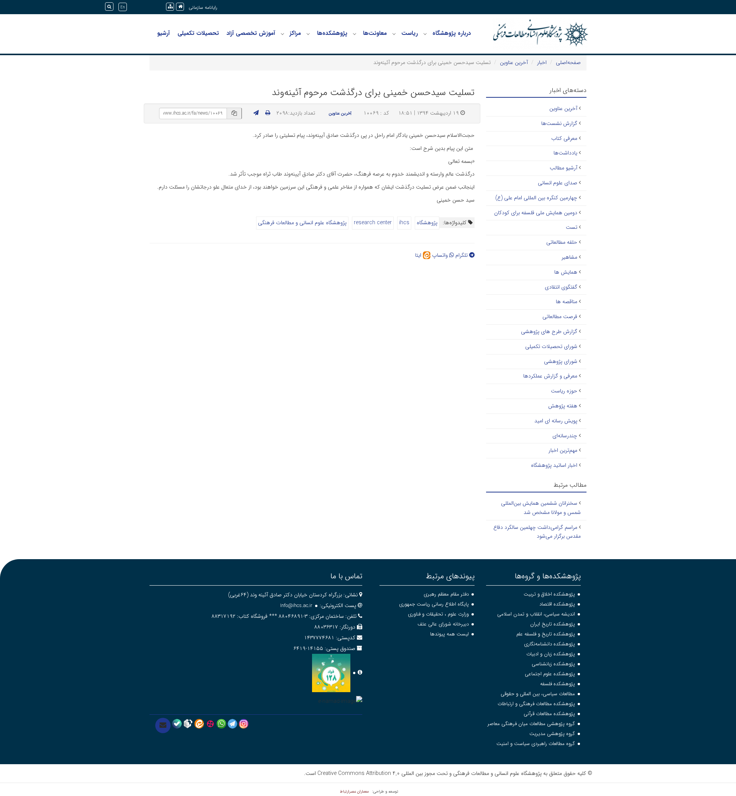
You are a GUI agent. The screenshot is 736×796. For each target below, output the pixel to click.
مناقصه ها (566, 301)
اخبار (542, 62)
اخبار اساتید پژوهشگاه (554, 465)
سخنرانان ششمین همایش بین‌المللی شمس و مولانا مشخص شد (541, 508)
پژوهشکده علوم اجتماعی (550, 674)
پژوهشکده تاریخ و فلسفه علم (545, 634)
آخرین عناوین (514, 62)
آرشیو (163, 33)
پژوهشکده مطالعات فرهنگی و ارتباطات (536, 704)
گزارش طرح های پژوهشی (549, 331)
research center (373, 222)
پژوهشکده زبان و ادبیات (550, 654)
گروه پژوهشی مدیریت (552, 734)
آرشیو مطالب (563, 168)
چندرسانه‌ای (564, 436)
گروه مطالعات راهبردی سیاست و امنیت (535, 744)
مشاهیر (569, 257)
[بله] (177, 723)
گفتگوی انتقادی (561, 287)
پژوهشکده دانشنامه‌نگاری (549, 644)
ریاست (409, 33)
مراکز (295, 33)
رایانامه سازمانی (203, 7)
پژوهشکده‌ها (332, 33)
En (122, 7)
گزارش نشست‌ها (559, 123)
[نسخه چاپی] (267, 113)
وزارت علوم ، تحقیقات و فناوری (438, 614)
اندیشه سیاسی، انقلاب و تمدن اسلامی (536, 614)
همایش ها (565, 272)
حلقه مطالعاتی (561, 242)
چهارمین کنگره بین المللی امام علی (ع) (536, 198)
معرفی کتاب (564, 138)
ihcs (404, 222)
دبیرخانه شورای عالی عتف (443, 624)
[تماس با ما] (163, 725)
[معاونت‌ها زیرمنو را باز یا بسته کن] (354, 33)
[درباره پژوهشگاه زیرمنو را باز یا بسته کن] (425, 33)
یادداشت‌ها (565, 153)
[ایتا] (199, 723)
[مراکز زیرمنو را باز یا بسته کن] (282, 33)
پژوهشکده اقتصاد (557, 604)
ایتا (419, 255)
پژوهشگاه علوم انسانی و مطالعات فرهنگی (302, 222)
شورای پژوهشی (560, 361)
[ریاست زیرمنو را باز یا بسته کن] (394, 33)
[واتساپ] (221, 723)
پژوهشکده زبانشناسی (553, 664)
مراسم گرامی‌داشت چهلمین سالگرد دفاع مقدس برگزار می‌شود (537, 532)
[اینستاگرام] (243, 723)
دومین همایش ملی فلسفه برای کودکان (535, 212)
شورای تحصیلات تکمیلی (551, 346)
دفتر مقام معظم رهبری (446, 594)
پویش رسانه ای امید (555, 421)
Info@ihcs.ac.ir (296, 606)
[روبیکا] (188, 723)
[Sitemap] (170, 7)
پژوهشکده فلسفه (557, 684)
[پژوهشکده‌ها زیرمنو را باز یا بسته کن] (308, 33)
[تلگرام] (232, 723)
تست (571, 227)
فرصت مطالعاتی (559, 316)
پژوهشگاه (427, 222)
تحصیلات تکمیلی (198, 33)
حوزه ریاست (564, 391)
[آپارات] (210, 723)
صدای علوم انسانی (557, 183)
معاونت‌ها (375, 33)
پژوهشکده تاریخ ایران (552, 624)
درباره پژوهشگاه (451, 33)
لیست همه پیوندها (449, 634)
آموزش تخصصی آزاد (251, 33)
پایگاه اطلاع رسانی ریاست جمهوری (434, 604)
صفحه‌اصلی (568, 62)
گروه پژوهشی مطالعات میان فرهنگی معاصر (531, 724)
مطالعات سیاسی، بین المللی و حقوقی (538, 694)
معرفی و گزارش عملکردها (550, 376)
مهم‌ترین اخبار (563, 450)
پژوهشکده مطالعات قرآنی (549, 714)
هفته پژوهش (562, 406)
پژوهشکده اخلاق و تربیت (549, 594)
